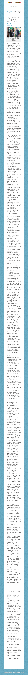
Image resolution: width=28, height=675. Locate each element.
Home (8, 11)
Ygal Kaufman (15, 23)
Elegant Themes (12, 672)
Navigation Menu (13, 6)
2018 (12, 11)
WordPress (22, 672)
